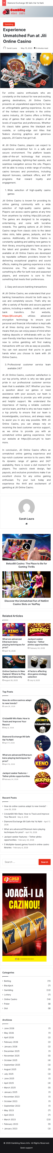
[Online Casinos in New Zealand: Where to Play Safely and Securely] (13, 661)
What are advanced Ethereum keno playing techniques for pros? (17, 758)
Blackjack (8, 985)
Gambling (9, 24)
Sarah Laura (12, 48)
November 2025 (11, 1056)
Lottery (7, 994)
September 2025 (12, 1065)
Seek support (26, 1148)
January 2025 (10, 1092)
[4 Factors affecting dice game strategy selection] (39, 661)
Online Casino (10, 999)
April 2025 (9, 1083)
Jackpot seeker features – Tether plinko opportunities (38, 642)
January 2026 (10, 1046)
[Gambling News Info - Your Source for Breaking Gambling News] (14, 11)
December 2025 (11, 1051)
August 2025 (10, 1069)
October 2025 (10, 1060)
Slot (6, 1008)
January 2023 (10, 1128)
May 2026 (9, 1033)
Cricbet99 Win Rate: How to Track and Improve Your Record (16, 721)
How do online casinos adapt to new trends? (25, 806)
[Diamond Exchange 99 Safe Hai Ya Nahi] (42, 743)
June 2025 (9, 1078)
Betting (7, 981)
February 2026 (11, 1042)
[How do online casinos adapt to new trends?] (42, 707)
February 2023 (11, 1124)
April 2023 (9, 1115)
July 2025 (8, 1074)
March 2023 (10, 1119)
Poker (7, 1004)
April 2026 (9, 1037)
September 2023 (12, 1106)
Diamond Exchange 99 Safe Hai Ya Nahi (26, 3)
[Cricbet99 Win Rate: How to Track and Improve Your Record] (42, 725)
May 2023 (9, 1110)
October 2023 (10, 1101)
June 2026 (9, 1028)
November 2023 (12, 1097)
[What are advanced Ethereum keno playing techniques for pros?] (13, 629)
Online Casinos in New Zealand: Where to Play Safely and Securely (13, 674)
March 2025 (10, 1087)
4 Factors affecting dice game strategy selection (37, 674)
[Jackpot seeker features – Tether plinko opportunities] (39, 629)
